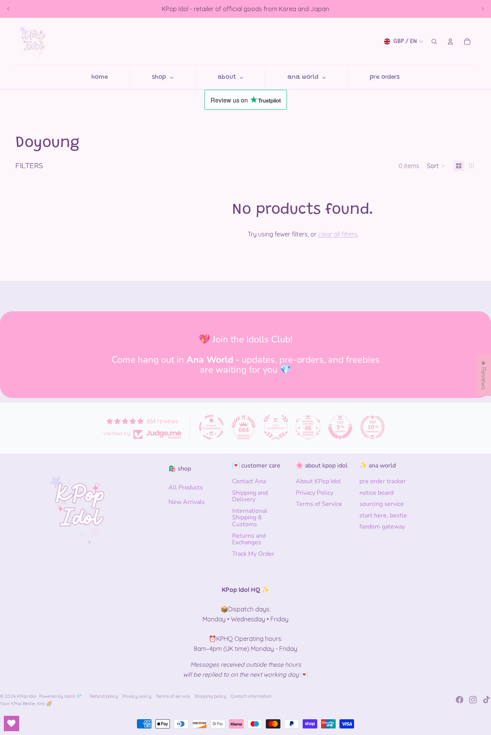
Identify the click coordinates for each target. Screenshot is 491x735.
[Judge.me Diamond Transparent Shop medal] (211, 427)
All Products (185, 487)
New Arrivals (186, 502)
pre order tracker (382, 481)
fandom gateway (382, 526)
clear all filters (337, 234)
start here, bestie (383, 515)
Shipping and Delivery (250, 496)
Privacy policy (137, 696)
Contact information (251, 696)
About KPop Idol (318, 481)
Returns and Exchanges (249, 539)
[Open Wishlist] (11, 723)
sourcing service (381, 504)
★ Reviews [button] (484, 375)
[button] (436, 165)
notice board (376, 493)
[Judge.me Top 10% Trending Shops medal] (372, 427)
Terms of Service (319, 504)
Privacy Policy (314, 493)
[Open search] (434, 41)
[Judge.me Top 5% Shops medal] (340, 427)
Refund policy (104, 696)
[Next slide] (482, 8)
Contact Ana (249, 481)
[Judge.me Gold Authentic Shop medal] (276, 427)
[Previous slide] (8, 8)
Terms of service (173, 696)
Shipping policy (210, 696)
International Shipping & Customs (249, 518)
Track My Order (253, 554)
